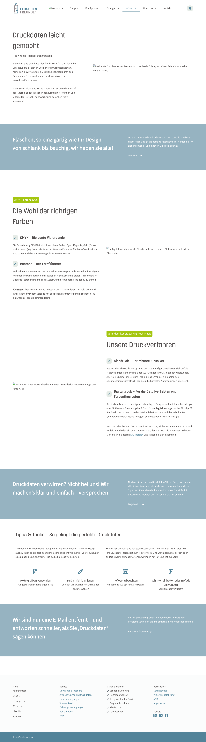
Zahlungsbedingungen (72, 707)
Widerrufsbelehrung (163, 695)
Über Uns (148, 8)
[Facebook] (166, 715)
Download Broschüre (71, 690)
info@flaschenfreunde (181, 621)
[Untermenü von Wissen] (21, 706)
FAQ (62, 715)
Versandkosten (67, 703)
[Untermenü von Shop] (19, 696)
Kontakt (167, 8)
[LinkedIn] (155, 715)
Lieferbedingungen (69, 699)
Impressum (159, 703)
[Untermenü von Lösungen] (24, 701)
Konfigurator (92, 8)
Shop (73, 8)
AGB (155, 699)
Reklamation (66, 711)
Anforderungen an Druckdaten (76, 695)
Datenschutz (160, 690)
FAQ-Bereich (136, 435)
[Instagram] (161, 715)
